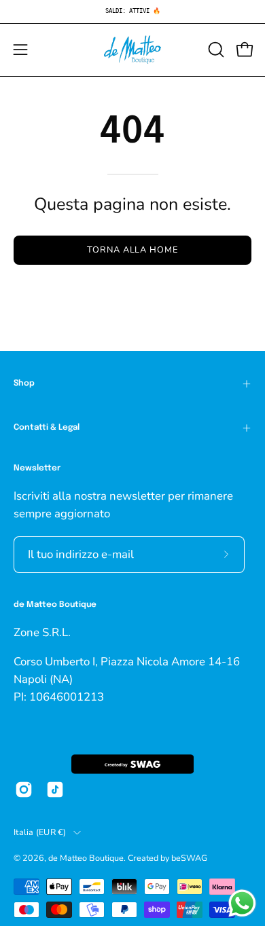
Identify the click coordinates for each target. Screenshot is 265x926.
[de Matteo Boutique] (132, 50)
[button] (214, 49)
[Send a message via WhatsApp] (242, 903)
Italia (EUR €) (40, 832)
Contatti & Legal (47, 428)
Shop (24, 383)
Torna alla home (132, 250)
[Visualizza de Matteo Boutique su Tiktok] (55, 789)
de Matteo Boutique (86, 858)
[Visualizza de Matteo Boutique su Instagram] (24, 789)
